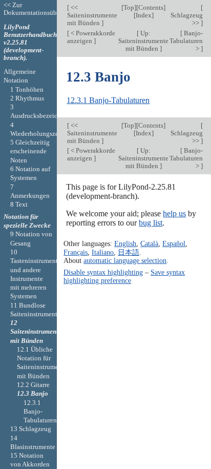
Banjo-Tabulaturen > (186, 40)
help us (174, 213)
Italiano (103, 252)
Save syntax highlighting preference (124, 276)
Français (76, 252)
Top (128, 7)
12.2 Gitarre (33, 385)
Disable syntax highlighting (103, 272)
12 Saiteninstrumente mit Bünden (35, 331)
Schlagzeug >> (187, 19)
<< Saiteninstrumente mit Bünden (92, 15)
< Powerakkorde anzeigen (91, 37)
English (125, 243)
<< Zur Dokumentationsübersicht (39, 8)
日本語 (128, 252)
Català (149, 243)
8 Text (19, 204)
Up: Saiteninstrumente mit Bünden (143, 40)
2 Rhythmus (27, 98)
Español (173, 243)
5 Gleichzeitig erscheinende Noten (30, 151)
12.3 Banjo (32, 393)
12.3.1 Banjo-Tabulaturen (108, 100)
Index (144, 15)
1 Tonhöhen (27, 89)
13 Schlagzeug (30, 429)
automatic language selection (124, 260)
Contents (150, 7)
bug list (150, 222)
